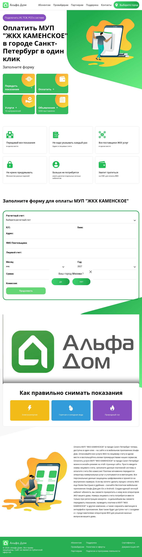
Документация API (130, 547)
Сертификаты (128, 542)
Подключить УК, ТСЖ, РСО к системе (24, 17)
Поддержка (92, 5)
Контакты (106, 5)
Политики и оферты (95, 547)
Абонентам (44, 5)
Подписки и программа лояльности (103, 551)
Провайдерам (60, 5)
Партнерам (77, 5)
